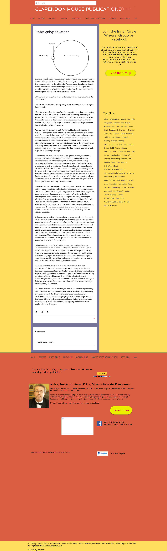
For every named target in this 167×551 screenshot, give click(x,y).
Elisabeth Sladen (124, 151)
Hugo (126, 173)
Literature (113, 184)
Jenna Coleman (109, 180)
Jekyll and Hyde (119, 177)
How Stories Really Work (113, 173)
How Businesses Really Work (115, 169)
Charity (116, 134)
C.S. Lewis (130, 130)
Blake (131, 126)
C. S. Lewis (121, 130)
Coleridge (125, 137)
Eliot (114, 151)
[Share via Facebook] (36, 312)
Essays (106, 155)
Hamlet (116, 166)
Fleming (107, 159)
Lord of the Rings (125, 184)
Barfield (124, 126)
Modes (127, 191)
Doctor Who (128, 144)
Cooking (121, 141)
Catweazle (108, 134)
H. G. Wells (108, 166)
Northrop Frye (109, 198)
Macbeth (107, 187)
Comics (114, 141)
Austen (127, 123)
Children (107, 137)
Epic (133, 151)
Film (129, 155)
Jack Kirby (108, 177)
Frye (130, 159)
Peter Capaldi (124, 202)
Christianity (116, 137)
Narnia (120, 195)
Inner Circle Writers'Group (114, 423)
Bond (106, 130)
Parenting (120, 198)
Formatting (115, 159)
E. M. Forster (115, 148)
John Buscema (122, 180)
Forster (124, 159)
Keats (131, 180)
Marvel (124, 187)
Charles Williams (126, 134)
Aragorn (116, 123)
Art (122, 123)
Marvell (131, 187)
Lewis (106, 184)
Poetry (106, 205)
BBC (118, 126)
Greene (124, 162)
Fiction (124, 155)
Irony (132, 173)
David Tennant (109, 144)
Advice (106, 119)
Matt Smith (108, 191)
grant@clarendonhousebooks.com (47, 546)
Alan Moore (114, 119)
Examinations (115, 155)
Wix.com (40, 550)
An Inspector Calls (128, 119)
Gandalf (107, 162)
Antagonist (108, 123)
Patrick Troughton (111, 202)
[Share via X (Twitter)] (42, 312)
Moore (106, 195)
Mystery (113, 195)
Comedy (107, 141)
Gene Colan (115, 162)
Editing (124, 148)
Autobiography (109, 126)
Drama (106, 148)
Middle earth (118, 191)
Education (107, 151)
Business (112, 130)
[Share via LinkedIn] (47, 312)
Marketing (116, 187)
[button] (135, 6)
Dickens (119, 144)
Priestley (113, 205)
